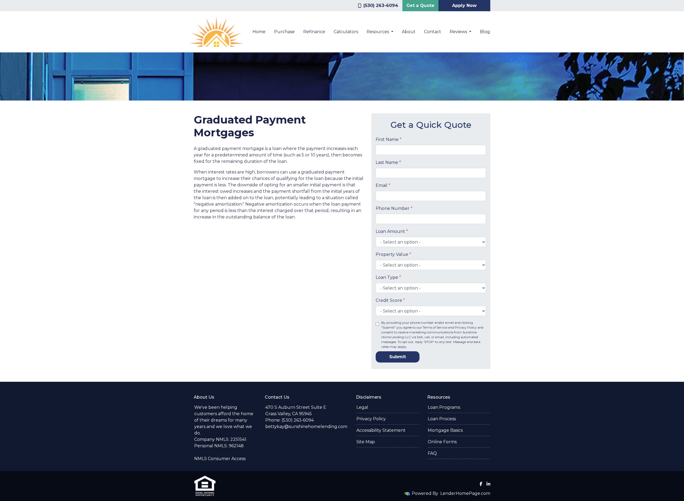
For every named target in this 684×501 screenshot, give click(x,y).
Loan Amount (392, 231)
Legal (362, 407)
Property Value (393, 254)
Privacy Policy (466, 327)
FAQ (432, 453)
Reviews (459, 31)
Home (259, 31)
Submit (397, 356)
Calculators (346, 31)
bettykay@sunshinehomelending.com (306, 426)
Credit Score (390, 300)
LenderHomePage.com (465, 493)
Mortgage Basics (445, 430)
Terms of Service (435, 327)
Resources (378, 31)
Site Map (365, 441)
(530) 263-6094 (380, 5)
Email (383, 185)
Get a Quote (420, 5)
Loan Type (388, 277)
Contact (432, 31)
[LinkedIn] (488, 484)
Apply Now (464, 5)
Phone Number (394, 208)
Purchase (284, 31)
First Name (389, 139)
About (408, 31)
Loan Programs (444, 407)
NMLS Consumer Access (220, 458)
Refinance (314, 31)
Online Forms (442, 441)
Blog (485, 31)
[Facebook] (481, 484)
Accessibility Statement (381, 430)
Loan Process (442, 418)
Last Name (388, 162)
